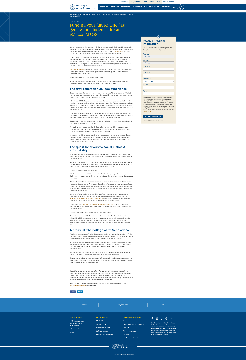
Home (72, 14)
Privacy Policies (147, 111)
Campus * (146, 60)
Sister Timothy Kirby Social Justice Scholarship (97, 204)
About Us (78, 14)
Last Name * (147, 72)
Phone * (145, 91)
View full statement (163, 334)
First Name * (147, 66)
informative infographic (78, 285)
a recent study (118, 51)
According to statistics (77, 69)
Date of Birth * (147, 79)
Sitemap (72, 332)
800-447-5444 (74, 329)
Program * (146, 54)
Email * (145, 85)
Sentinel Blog (87, 14)
